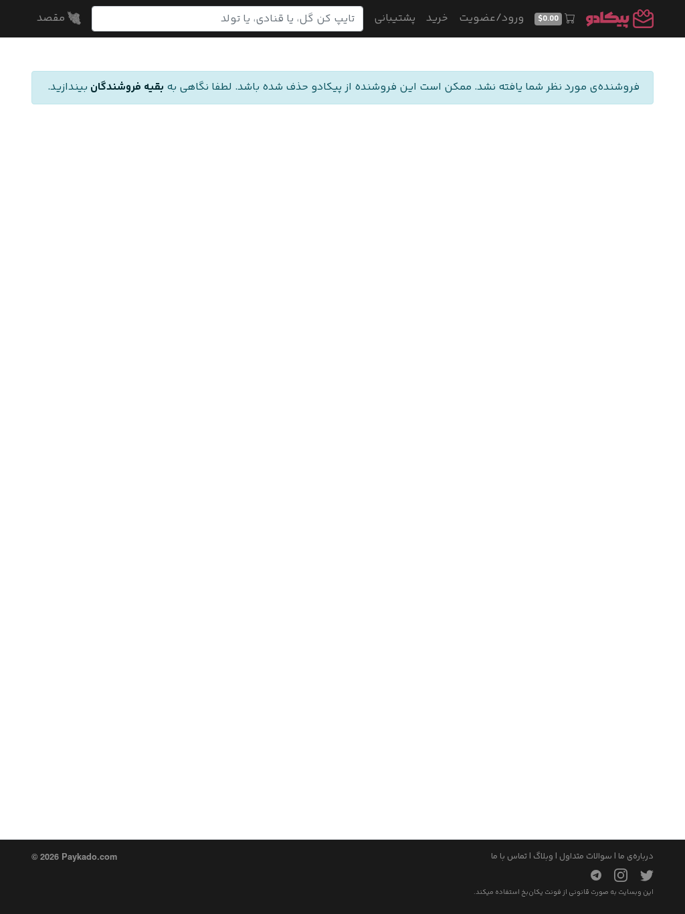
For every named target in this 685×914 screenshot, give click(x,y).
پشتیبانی (394, 18)
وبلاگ (543, 856)
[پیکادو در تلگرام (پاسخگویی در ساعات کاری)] (590, 875)
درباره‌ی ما (636, 856)
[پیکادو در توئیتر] (641, 875)
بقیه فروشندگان (127, 87)
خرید (437, 18)
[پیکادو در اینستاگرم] (615, 875)
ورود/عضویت (491, 18)
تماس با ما (509, 856)
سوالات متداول (585, 856)
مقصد (52, 18)
